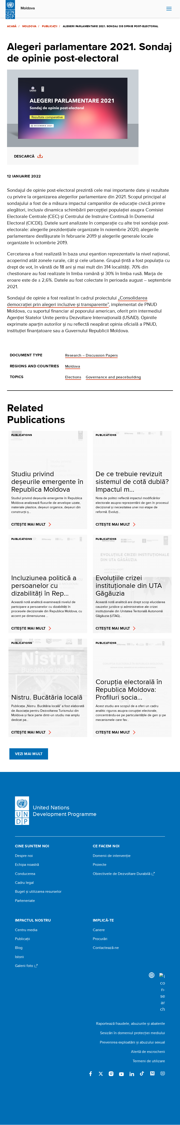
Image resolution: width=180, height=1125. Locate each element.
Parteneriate (25, 900)
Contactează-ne (106, 947)
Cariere (99, 930)
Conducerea (25, 873)
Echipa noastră (27, 864)
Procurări (100, 938)
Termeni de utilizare (149, 1061)
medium (152, 1073)
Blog (18, 947)
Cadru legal (24, 882)
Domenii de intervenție (112, 855)
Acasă (12, 26)
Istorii (19, 956)
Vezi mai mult (28, 753)
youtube (121, 1073)
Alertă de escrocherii (148, 1051)
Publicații (49, 26)
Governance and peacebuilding (113, 377)
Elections (73, 377)
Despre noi (24, 855)
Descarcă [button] (24, 156)
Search (162, 9)
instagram (111, 1073)
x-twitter (100, 1073)
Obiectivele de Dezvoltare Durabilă (122, 873)
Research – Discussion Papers (91, 355)
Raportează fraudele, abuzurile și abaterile (130, 1023)
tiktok (142, 1073)
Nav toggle (169, 9)
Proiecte (99, 864)
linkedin (131, 1073)
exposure (162, 1073)
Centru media (26, 930)
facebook (90, 1073)
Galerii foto (24, 965)
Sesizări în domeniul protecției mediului (132, 1033)
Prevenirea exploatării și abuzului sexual (132, 1042)
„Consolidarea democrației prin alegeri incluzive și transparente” (77, 301)
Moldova (28, 8)
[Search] (162, 992)
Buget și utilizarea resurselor (38, 891)
